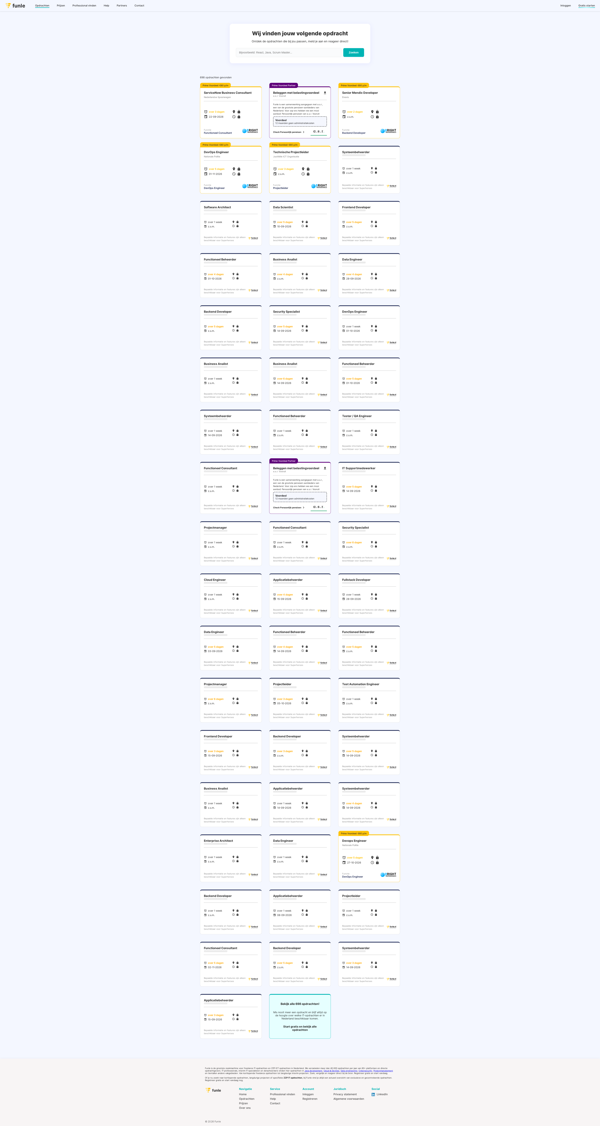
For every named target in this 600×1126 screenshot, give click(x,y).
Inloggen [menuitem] (565, 5)
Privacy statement (345, 1094)
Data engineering (349, 1070)
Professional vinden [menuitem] (84, 5)
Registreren (309, 1098)
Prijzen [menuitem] (61, 5)
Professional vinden (282, 1094)
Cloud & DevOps (331, 1070)
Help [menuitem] (106, 5)
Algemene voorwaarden (348, 1098)
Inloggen (308, 1094)
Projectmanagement (383, 1070)
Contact (275, 1103)
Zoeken (354, 52)
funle (18, 6)
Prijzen (243, 1103)
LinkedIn (382, 1094)
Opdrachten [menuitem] (42, 5)
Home (243, 1094)
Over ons (245, 1107)
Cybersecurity (365, 1070)
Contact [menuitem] (139, 5)
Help (273, 1098)
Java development (313, 1070)
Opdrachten (246, 1098)
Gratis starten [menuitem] (586, 5)
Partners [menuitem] (122, 5)
